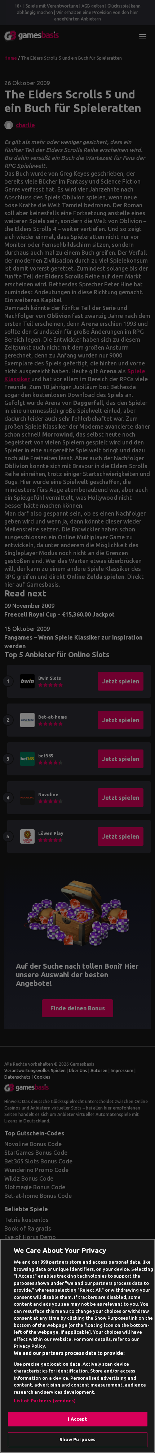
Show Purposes (77, 1439)
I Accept (77, 1418)
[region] (77, 1346)
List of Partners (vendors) (45, 1400)
